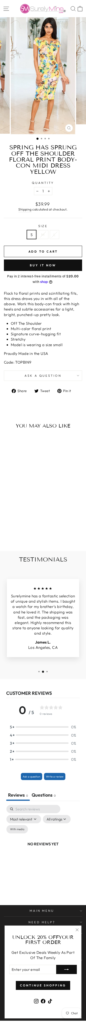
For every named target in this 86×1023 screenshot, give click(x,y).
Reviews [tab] (18, 795)
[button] (43, 726)
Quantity (43, 183)
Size (43, 226)
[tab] (44, 795)
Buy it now (43, 265)
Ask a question (43, 375)
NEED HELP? (41, 922)
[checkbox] (17, 829)
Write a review (55, 776)
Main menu (42, 910)
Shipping (24, 209)
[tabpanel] (43, 849)
